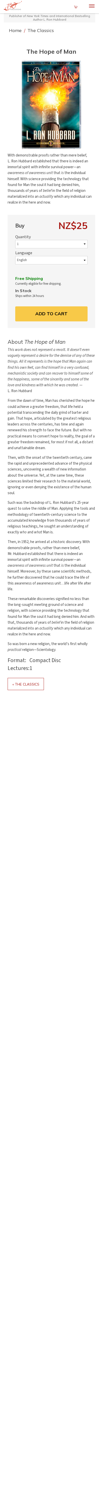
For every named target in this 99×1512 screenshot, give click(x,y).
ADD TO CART (51, 314)
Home (16, 30)
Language (23, 253)
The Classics (40, 30)
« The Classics (25, 684)
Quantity (23, 237)
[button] (51, 104)
